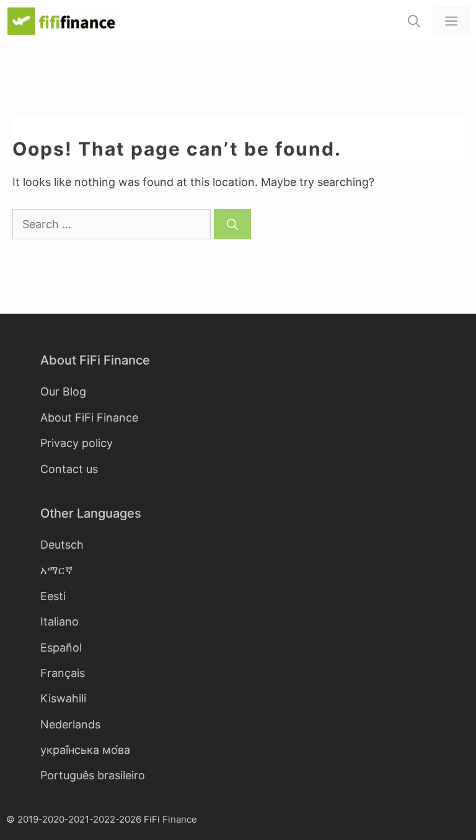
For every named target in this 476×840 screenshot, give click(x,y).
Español (61, 647)
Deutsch (62, 544)
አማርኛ (56, 570)
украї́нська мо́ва (85, 749)
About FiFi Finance (89, 417)
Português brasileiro (92, 775)
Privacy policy (76, 442)
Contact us (69, 468)
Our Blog (63, 391)
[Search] (232, 224)
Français (62, 672)
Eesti (53, 596)
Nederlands (70, 724)
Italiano (59, 621)
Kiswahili (63, 698)
